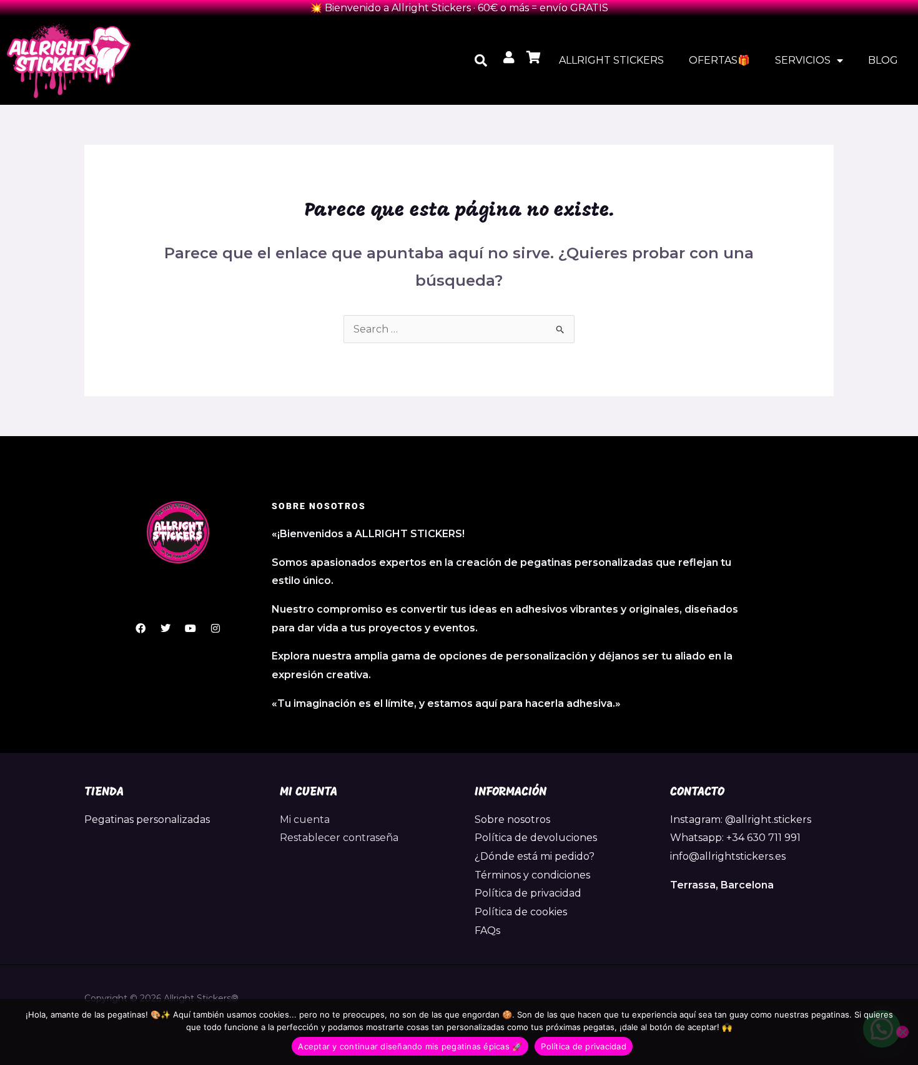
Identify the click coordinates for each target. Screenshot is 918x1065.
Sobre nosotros (512, 819)
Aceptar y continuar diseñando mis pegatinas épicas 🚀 (410, 1046)
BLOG (883, 60)
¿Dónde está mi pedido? (535, 856)
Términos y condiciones (532, 875)
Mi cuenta (305, 819)
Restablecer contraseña (339, 838)
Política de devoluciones (536, 838)
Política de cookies (521, 912)
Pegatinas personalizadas (147, 819)
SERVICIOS (803, 60)
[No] (902, 1032)
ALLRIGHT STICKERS (611, 60)
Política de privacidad (528, 893)
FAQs (487, 930)
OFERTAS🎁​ (719, 60)
